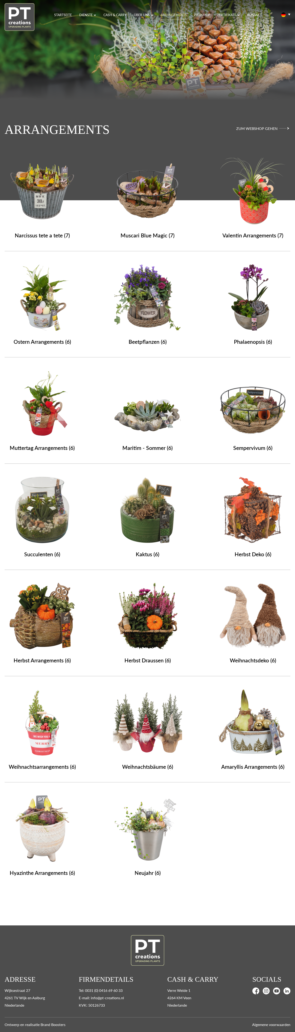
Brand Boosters (53, 1024)
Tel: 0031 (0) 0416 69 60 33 (101, 990)
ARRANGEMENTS (174, 14)
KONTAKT (254, 14)
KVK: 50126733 (92, 1005)
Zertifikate (226, 14)
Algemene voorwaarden (271, 1024)
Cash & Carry (115, 14)
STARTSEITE (63, 14)
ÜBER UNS (142, 14)
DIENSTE (86, 14)
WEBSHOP (202, 14)
